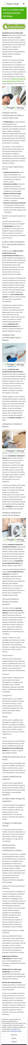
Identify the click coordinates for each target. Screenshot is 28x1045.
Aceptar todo (14, 1034)
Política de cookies (15, 1031)
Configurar (14, 1041)
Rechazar (14, 1038)
